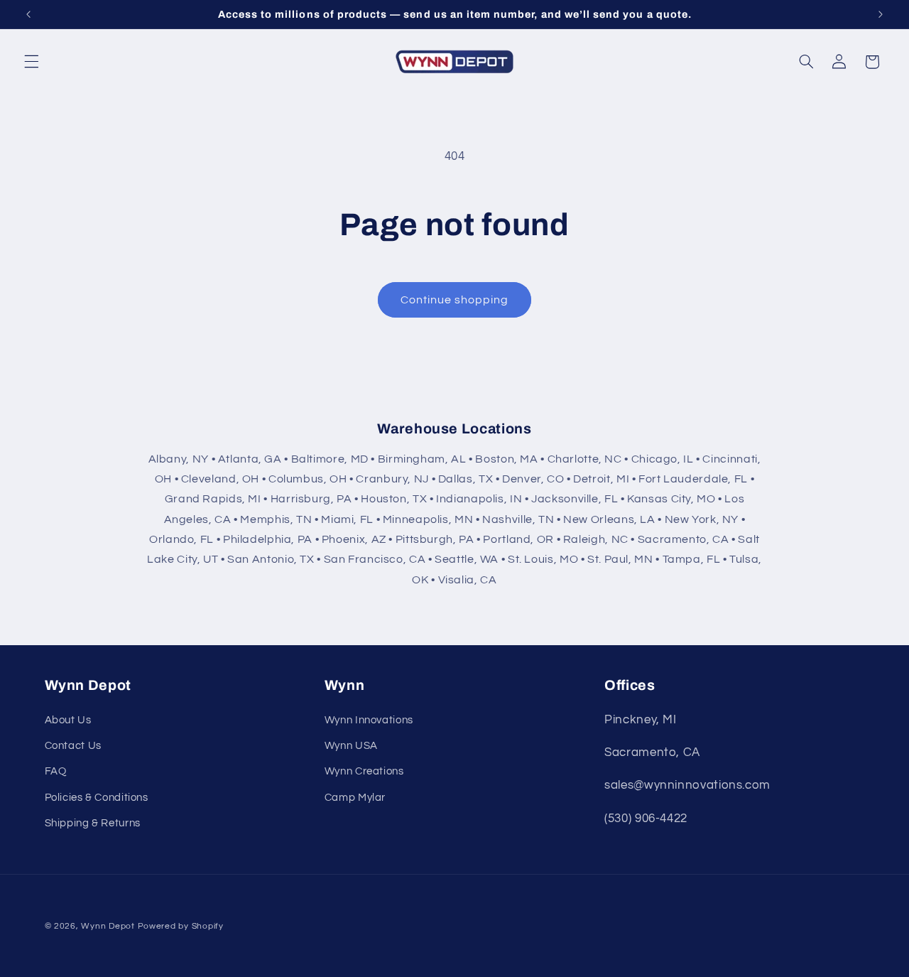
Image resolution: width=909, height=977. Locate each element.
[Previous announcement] (28, 14)
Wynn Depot (107, 926)
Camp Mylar (355, 797)
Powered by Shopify (181, 926)
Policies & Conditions (96, 797)
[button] (31, 61)
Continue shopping (455, 300)
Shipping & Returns (93, 823)
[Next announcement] (880, 14)
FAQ (56, 772)
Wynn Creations (364, 772)
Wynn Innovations (369, 720)
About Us (68, 720)
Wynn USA (351, 745)
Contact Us (73, 745)
